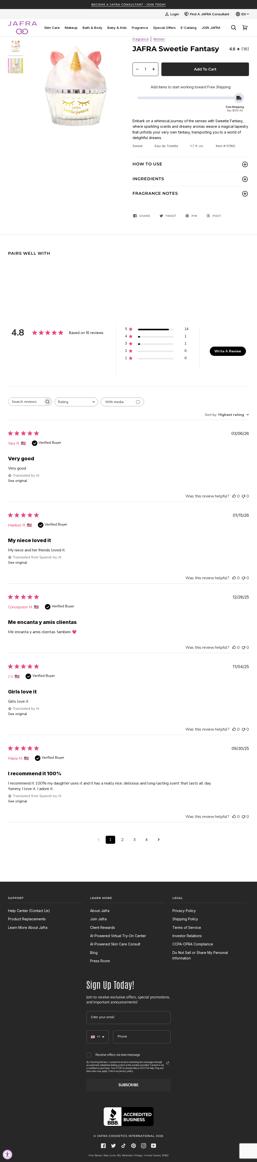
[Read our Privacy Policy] (168, 1063)
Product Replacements (27, 919)
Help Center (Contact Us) (29, 911)
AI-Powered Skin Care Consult (115, 944)
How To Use (147, 164)
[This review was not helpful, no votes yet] (243, 496)
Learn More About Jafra (27, 927)
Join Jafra (98, 919)
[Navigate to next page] (158, 840)
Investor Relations (187, 936)
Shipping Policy (185, 919)
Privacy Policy (184, 911)
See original (17, 480)
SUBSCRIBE (128, 1085)
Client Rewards (102, 927)
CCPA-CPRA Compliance (192, 944)
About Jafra (99, 911)
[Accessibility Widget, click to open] (8, 1154)
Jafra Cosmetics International (126, 1136)
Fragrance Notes (155, 193)
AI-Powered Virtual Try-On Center (118, 936)
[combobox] (76, 402)
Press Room (100, 961)
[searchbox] (25, 402)
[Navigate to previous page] (98, 840)
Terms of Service (186, 927)
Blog (94, 952)
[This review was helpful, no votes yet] (234, 496)
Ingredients (148, 178)
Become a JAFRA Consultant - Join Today (128, 4)
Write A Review (227, 351)
